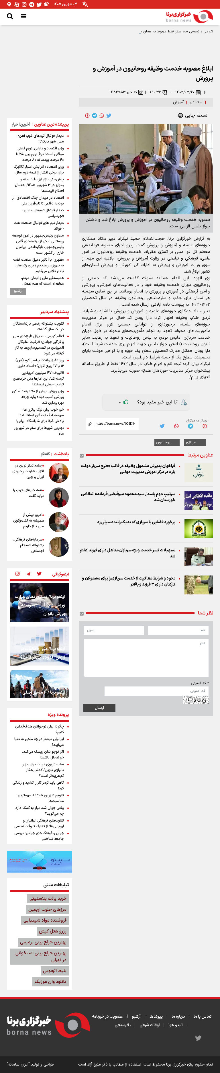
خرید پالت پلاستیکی (48, 898)
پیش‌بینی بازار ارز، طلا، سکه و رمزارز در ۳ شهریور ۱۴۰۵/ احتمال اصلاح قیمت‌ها (39, 185)
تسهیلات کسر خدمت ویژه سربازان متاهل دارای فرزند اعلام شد (127, 553)
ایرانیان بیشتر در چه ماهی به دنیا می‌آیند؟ (39, 742)
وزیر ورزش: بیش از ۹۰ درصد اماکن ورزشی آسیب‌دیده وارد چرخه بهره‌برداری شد (38, 397)
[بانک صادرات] (39, 862)
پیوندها (156, 1017)
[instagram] (17, 574)
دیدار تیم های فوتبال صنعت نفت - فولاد (38, 226)
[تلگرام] (31, 4)
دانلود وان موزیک (50, 981)
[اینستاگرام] (24, 4)
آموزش (178, 102)
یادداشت (61, 454)
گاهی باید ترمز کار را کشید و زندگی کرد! (38, 785)
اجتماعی (196, 102)
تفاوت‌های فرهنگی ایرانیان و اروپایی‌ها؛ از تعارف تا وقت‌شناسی (39, 823)
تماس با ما (202, 1017)
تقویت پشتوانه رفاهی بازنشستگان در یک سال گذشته (38, 326)
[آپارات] (16, 4)
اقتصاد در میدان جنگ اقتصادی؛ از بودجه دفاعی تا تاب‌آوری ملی (38, 200)
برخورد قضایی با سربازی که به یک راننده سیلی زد (136, 522)
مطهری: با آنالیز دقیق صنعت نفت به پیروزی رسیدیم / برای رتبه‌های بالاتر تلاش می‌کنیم (38, 265)
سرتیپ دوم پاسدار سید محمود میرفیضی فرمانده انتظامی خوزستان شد (128, 497)
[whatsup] (101, 115)
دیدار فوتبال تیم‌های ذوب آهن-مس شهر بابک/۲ (40, 139)
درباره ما (178, 1017)
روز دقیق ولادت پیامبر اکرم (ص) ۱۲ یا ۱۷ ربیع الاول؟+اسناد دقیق (39, 363)
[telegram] (94, 115)
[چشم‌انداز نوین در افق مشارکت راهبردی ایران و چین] (59, 473)
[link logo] (189, 16)
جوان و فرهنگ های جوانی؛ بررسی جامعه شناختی (39, 836)
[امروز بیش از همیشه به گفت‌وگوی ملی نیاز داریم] (59, 522)
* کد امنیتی (200, 683)
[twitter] (108, 115)
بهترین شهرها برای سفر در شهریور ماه (39, 431)
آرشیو (18, 291)
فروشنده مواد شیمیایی (44, 920)
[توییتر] (39, 4)
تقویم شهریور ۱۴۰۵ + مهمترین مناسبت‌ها (41, 798)
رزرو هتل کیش (52, 931)
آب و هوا (175, 1025)
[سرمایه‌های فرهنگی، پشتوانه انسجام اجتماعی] (59, 547)
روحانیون (163, 442)
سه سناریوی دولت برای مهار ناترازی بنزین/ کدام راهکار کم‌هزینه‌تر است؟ (43, 770)
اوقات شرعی (150, 1025)
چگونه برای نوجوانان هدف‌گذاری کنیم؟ (39, 729)
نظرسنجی (123, 1025)
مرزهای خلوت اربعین (47, 909)
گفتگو (45, 454)
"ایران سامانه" (18, 1065)
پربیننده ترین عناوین (51, 125)
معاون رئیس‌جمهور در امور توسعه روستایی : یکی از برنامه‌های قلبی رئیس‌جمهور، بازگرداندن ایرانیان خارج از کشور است (38, 244)
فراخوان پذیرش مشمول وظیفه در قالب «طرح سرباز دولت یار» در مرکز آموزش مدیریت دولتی (128, 469)
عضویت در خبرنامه (107, 1017)
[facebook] (87, 115)
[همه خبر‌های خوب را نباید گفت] (59, 497)
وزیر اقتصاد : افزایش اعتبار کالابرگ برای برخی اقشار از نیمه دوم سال (38, 169)
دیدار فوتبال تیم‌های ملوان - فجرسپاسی (42, 213)
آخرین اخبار (21, 125)
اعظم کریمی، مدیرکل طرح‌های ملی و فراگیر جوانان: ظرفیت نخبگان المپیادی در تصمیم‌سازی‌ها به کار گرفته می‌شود (38, 344)
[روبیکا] (46, 4)
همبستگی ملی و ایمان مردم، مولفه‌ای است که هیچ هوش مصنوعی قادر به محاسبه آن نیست (38, 283)
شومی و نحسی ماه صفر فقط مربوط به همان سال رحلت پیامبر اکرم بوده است (152, 31)
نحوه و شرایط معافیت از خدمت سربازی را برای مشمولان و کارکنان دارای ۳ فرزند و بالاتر (128, 581)
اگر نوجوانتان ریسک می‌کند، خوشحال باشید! (43, 754)
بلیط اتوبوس (54, 970)
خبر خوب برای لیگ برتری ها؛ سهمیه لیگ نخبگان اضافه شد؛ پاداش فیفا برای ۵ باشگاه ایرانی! (40, 415)
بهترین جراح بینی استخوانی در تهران (40, 956)
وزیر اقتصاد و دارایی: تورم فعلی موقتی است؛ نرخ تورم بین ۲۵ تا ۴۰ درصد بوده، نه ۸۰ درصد (40, 154)
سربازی (191, 442)
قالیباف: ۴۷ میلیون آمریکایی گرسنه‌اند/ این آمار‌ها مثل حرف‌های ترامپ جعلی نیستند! (38, 378)
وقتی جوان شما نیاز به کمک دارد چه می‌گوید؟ (39, 811)
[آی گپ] (9, 4)
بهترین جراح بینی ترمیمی (43, 942)
